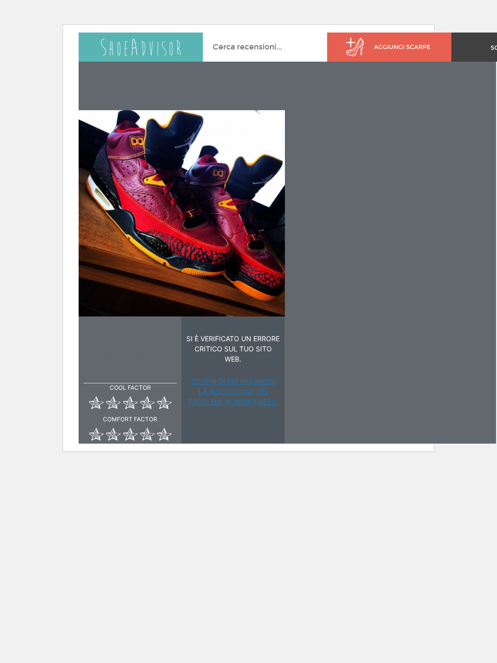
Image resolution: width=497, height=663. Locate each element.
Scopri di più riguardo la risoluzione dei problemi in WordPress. (233, 391)
